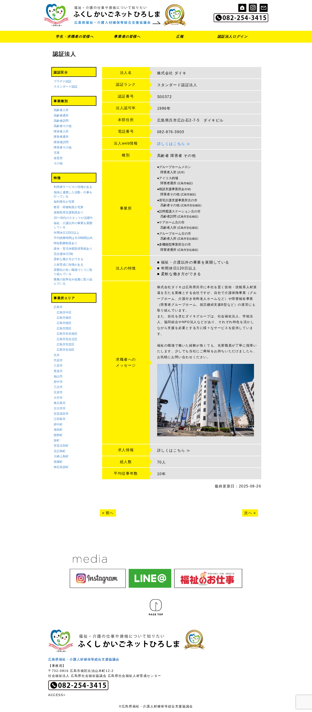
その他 (58, 163)
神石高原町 (61, 467)
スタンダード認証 (65, 86)
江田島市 (60, 419)
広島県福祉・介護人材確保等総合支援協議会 (83, 659)
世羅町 (58, 461)
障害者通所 (61, 136)
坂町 (57, 440)
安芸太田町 (61, 445)
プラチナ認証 (62, 81)
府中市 (58, 381)
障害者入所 (61, 131)
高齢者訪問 (61, 120)
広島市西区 (64, 328)
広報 (180, 36)
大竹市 (58, 397)
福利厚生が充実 (64, 201)
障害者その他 (62, 147)
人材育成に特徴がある (68, 264)
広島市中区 (64, 312)
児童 (57, 152)
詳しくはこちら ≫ (173, 144)
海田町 (58, 429)
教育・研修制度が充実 (68, 207)
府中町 (58, 424)
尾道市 (58, 371)
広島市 (58, 307)
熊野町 (58, 435)
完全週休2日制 (63, 254)
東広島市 (60, 403)
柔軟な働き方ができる (68, 259)
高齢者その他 (62, 126)
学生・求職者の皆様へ (75, 36)
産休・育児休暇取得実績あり (73, 248)
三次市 (58, 387)
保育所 (58, 158)
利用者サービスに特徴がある (73, 187)
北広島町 (60, 451)
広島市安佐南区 (67, 333)
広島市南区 (64, 323)
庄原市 (58, 392)
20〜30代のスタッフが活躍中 (73, 218)
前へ (110, 513)
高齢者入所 (61, 110)
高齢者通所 (61, 115)
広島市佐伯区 (65, 349)
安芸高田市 (61, 413)
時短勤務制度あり (65, 243)
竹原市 (58, 360)
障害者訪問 (61, 142)
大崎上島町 (61, 456)
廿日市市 (60, 408)
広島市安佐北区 (67, 339)
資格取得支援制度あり (68, 212)
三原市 (58, 365)
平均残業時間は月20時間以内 (73, 238)
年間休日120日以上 (66, 232)
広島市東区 (64, 317)
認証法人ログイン (232, 36)
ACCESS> (56, 695)
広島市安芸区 (65, 344)
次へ (248, 513)
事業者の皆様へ (127, 36)
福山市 (58, 376)
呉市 (57, 355)
